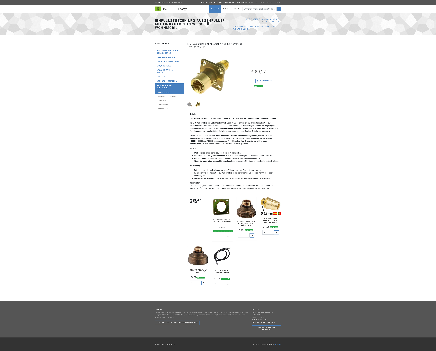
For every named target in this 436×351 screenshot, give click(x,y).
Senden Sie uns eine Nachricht (266, 329)
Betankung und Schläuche (266, 19)
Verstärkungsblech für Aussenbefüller (222, 220)
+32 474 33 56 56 (160, 2)
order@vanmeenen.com (174, 2)
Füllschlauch (163, 109)
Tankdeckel (163, 100)
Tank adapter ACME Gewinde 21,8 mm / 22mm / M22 (246, 223)
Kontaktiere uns (232, 9)
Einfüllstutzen (271, 22)
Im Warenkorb (265, 81)
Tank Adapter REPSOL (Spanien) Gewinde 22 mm (270, 220)
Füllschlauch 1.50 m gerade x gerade (222, 271)
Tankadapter (163, 104)
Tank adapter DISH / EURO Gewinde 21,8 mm (198, 271)
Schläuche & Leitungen (167, 96)
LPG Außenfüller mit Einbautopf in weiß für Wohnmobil (254, 28)
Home (247, 19)
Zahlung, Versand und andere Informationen (177, 323)
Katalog (215, 9)
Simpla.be (278, 344)
